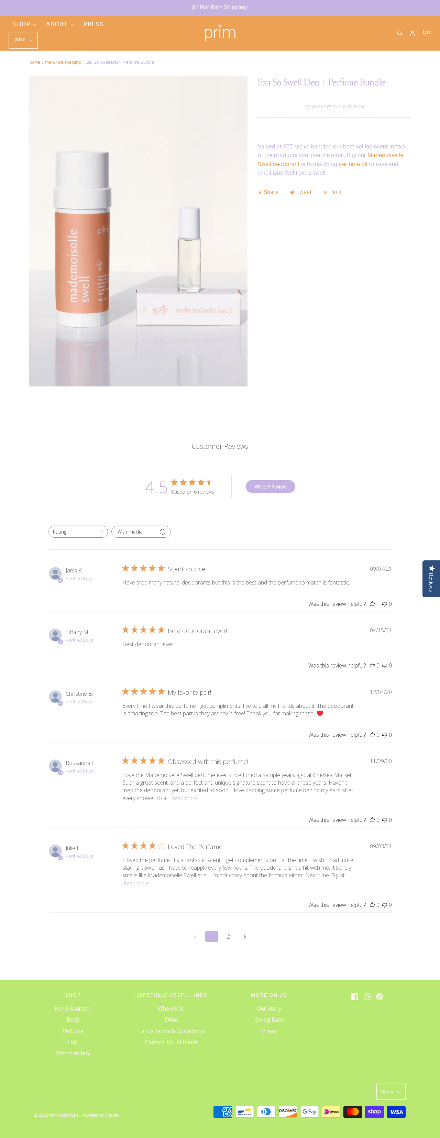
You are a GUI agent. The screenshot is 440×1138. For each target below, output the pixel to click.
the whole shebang (63, 62)
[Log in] (412, 33)
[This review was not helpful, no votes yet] (384, 604)
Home (34, 62)
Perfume (73, 1031)
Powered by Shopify (100, 1115)
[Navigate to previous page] (195, 936)
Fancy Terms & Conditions (171, 1031)
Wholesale (171, 1009)
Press (94, 24)
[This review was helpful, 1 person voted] (372, 604)
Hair (73, 1042)
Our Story (269, 1009)
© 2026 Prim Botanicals (56, 1115)
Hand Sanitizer (73, 1009)
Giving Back (269, 1020)
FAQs (171, 1020)
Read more (184, 798)
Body (73, 1020)
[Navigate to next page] (244, 936)
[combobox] (78, 532)
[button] (23, 40)
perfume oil (353, 164)
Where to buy (73, 1053)
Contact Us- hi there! (171, 1042)
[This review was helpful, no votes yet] (372, 665)
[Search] (400, 33)
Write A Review (270, 486)
